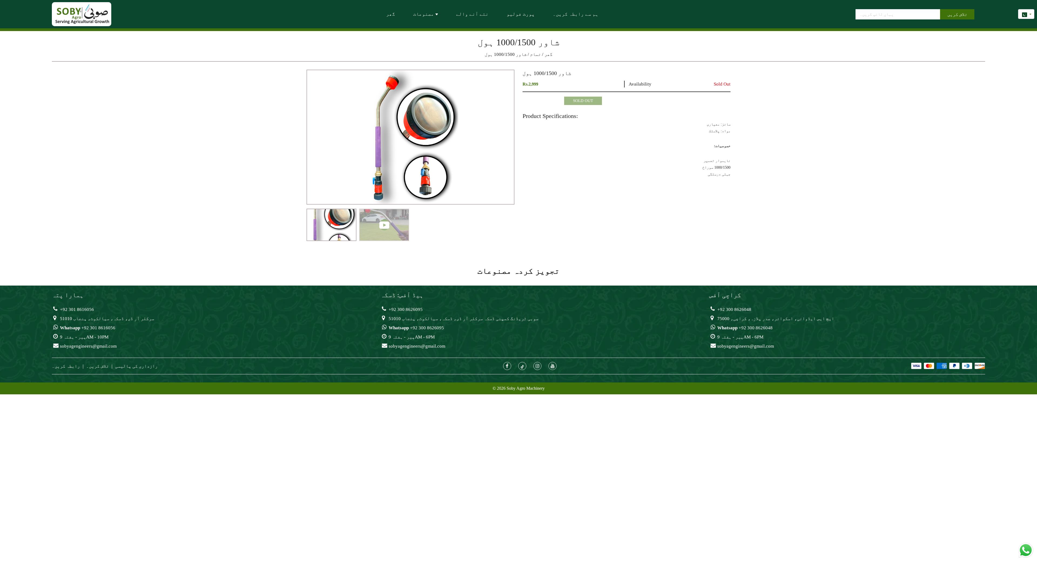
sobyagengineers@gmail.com (88, 346)
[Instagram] (538, 366)
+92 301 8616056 (77, 309)
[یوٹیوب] (553, 366)
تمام (535, 54)
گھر (548, 54)
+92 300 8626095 (406, 309)
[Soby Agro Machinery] (82, 13)
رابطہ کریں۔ (66, 366)
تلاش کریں (957, 14)
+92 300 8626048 (734, 309)
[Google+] (522, 366)
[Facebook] (507, 366)
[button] (314, 224)
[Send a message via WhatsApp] (1025, 550)
